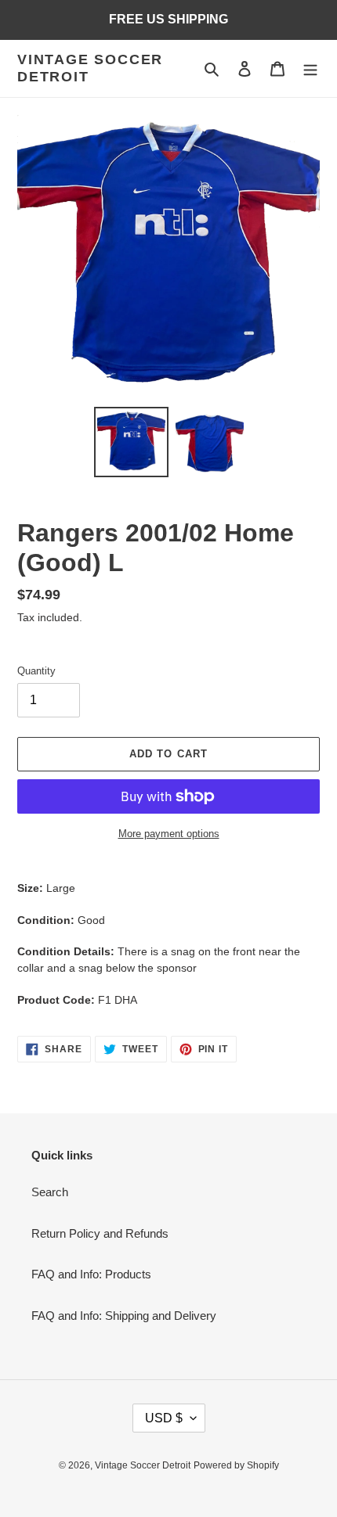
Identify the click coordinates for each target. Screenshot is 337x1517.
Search (49, 1192)
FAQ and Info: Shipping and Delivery (123, 1315)
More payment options (168, 833)
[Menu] (310, 68)
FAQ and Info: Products (91, 1274)
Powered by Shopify (236, 1465)
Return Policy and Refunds (99, 1233)
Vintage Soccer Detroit (90, 68)
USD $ (164, 1418)
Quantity (36, 671)
